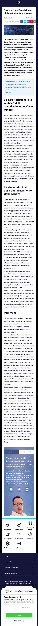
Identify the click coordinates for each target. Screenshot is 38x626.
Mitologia (8, 92)
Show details (26, 607)
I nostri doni (9, 562)
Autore (11, 452)
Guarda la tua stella (11, 567)
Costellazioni (8, 18)
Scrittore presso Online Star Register (18, 461)
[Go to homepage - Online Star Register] (19, 3)
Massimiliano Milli (16, 458)
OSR (6, 556)
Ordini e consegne (11, 573)
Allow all (19, 615)
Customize (18, 621)
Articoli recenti (26, 452)
